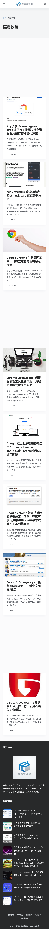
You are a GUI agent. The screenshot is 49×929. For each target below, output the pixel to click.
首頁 (4, 18)
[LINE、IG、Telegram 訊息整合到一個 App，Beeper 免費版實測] (7, 887)
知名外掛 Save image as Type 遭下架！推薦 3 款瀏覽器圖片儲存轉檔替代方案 (24, 129)
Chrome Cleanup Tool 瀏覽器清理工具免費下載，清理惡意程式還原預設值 (24, 381)
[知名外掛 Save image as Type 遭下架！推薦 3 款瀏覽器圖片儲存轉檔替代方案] (24, 109)
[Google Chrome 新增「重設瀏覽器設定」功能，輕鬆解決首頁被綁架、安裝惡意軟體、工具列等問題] (24, 496)
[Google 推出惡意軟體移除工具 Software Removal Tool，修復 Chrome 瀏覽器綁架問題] (24, 426)
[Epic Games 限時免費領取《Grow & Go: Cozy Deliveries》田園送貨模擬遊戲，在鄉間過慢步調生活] (7, 863)
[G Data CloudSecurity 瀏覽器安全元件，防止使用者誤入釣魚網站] (24, 685)
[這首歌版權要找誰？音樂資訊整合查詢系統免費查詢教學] (7, 826)
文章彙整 (20, 915)
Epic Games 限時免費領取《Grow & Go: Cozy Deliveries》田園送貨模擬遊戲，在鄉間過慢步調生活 (29, 863)
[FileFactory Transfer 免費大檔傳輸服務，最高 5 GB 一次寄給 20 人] (7, 875)
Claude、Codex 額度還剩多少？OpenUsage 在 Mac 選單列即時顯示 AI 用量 (28, 813)
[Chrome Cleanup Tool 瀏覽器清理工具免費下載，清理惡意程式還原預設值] (24, 360)
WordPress (31, 926)
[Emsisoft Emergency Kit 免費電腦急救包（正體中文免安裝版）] (24, 565)
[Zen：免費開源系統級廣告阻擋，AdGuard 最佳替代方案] (24, 174)
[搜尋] (45, 4)
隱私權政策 (24, 918)
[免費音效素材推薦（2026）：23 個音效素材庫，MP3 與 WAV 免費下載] (7, 850)
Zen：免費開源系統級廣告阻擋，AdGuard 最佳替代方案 (24, 195)
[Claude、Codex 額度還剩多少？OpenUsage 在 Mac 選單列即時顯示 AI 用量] (7, 813)
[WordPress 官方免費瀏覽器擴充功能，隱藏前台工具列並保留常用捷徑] (7, 900)
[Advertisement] (24, 68)
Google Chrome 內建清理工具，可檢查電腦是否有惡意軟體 (24, 261)
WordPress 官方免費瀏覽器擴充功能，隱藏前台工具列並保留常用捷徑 (28, 900)
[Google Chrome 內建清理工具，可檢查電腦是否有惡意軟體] (24, 240)
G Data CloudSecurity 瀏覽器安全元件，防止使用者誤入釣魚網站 (24, 706)
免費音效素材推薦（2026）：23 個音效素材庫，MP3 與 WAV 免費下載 (28, 850)
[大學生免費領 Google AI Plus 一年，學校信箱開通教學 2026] (7, 838)
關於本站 (11, 915)
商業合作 (38, 915)
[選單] (4, 4)
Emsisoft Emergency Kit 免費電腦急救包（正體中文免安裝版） (24, 586)
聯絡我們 (29, 915)
